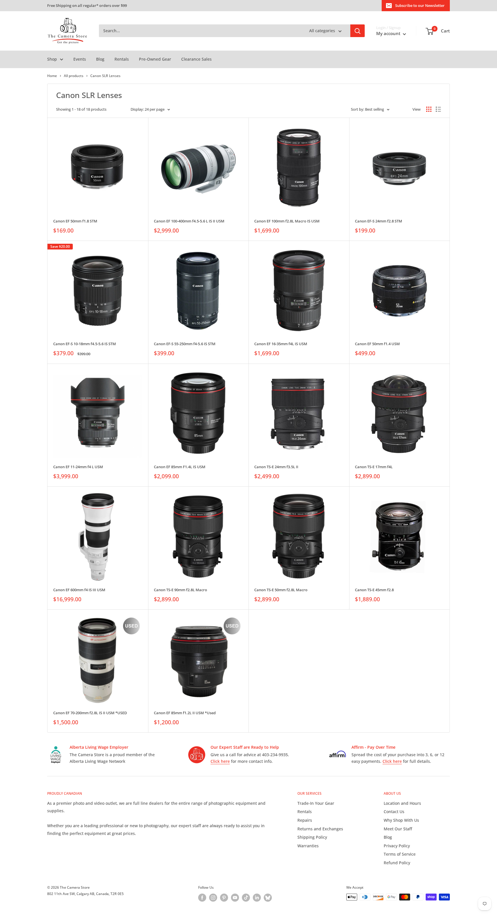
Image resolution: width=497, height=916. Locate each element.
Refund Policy (397, 862)
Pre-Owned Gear (155, 59)
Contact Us (394, 811)
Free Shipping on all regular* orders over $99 (87, 5)
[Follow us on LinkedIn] (257, 898)
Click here (220, 761)
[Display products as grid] (428, 109)
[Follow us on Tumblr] (268, 898)
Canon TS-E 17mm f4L (374, 466)
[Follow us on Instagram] (213, 898)
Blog (100, 59)
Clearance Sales (196, 59)
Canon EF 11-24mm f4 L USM (78, 466)
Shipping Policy (312, 837)
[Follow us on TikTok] (246, 898)
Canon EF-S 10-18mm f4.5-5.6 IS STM (84, 343)
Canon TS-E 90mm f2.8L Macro (180, 589)
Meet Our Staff (398, 828)
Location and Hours (402, 803)
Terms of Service (400, 854)
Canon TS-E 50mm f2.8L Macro (280, 589)
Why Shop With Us (401, 820)
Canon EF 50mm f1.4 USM (377, 343)
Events (79, 59)
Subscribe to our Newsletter (420, 5)
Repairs (304, 820)
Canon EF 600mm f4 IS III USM (79, 589)
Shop (52, 59)
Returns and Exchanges (320, 828)
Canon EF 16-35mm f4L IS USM (280, 343)
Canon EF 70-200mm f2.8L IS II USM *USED (90, 712)
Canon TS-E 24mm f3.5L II (276, 466)
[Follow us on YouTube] (235, 898)
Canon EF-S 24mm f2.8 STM (378, 221)
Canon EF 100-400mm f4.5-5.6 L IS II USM (189, 221)
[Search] (357, 31)
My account (389, 34)
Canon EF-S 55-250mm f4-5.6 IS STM (184, 343)
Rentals (121, 59)
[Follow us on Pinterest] (224, 898)
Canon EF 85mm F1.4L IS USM (179, 466)
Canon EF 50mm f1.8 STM (75, 221)
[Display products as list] (438, 109)
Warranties (308, 845)
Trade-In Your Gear (315, 803)
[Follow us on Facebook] (202, 898)
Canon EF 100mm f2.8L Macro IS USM (287, 221)
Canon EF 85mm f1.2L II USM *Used (185, 712)
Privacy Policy (397, 845)
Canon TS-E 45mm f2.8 (374, 589)
